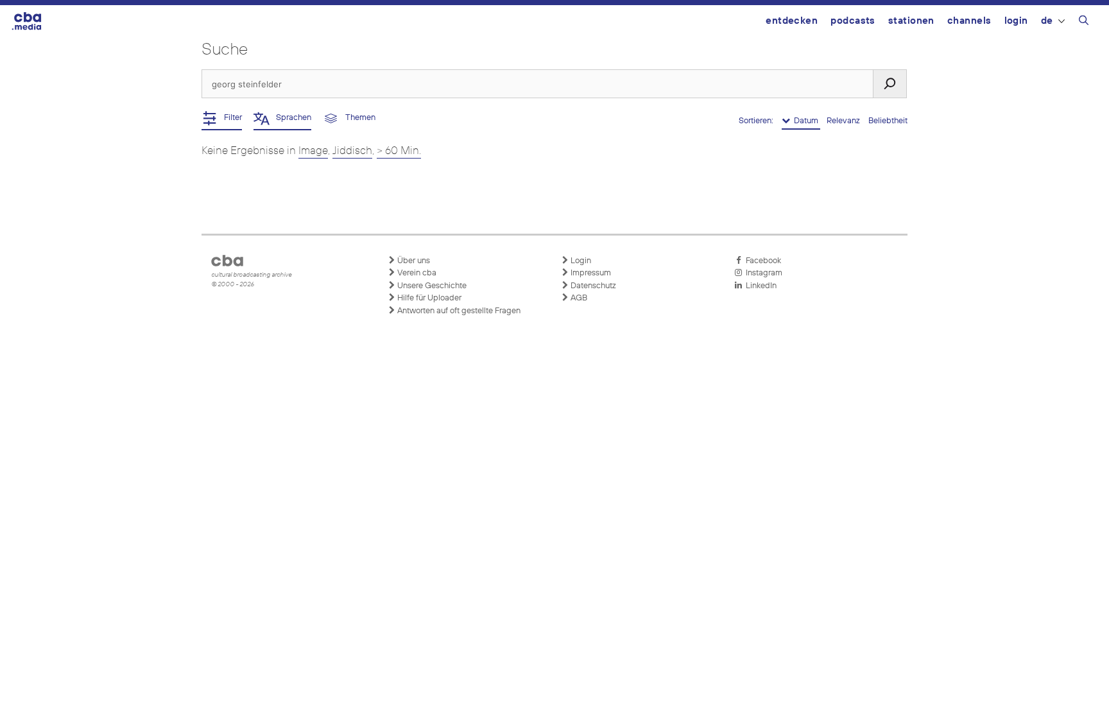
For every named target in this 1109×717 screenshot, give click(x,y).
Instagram (762, 273)
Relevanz (844, 121)
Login (1016, 21)
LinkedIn (759, 286)
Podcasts (852, 21)
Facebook (761, 261)
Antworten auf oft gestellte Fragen (457, 311)
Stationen (911, 21)
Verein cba (415, 273)
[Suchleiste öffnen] (1084, 22)
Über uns (412, 261)
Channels (969, 21)
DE (1047, 21)
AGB (578, 298)
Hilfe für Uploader (428, 298)
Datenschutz (592, 286)
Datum (805, 121)
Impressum (590, 273)
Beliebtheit (887, 121)
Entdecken (792, 21)
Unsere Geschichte (431, 286)
